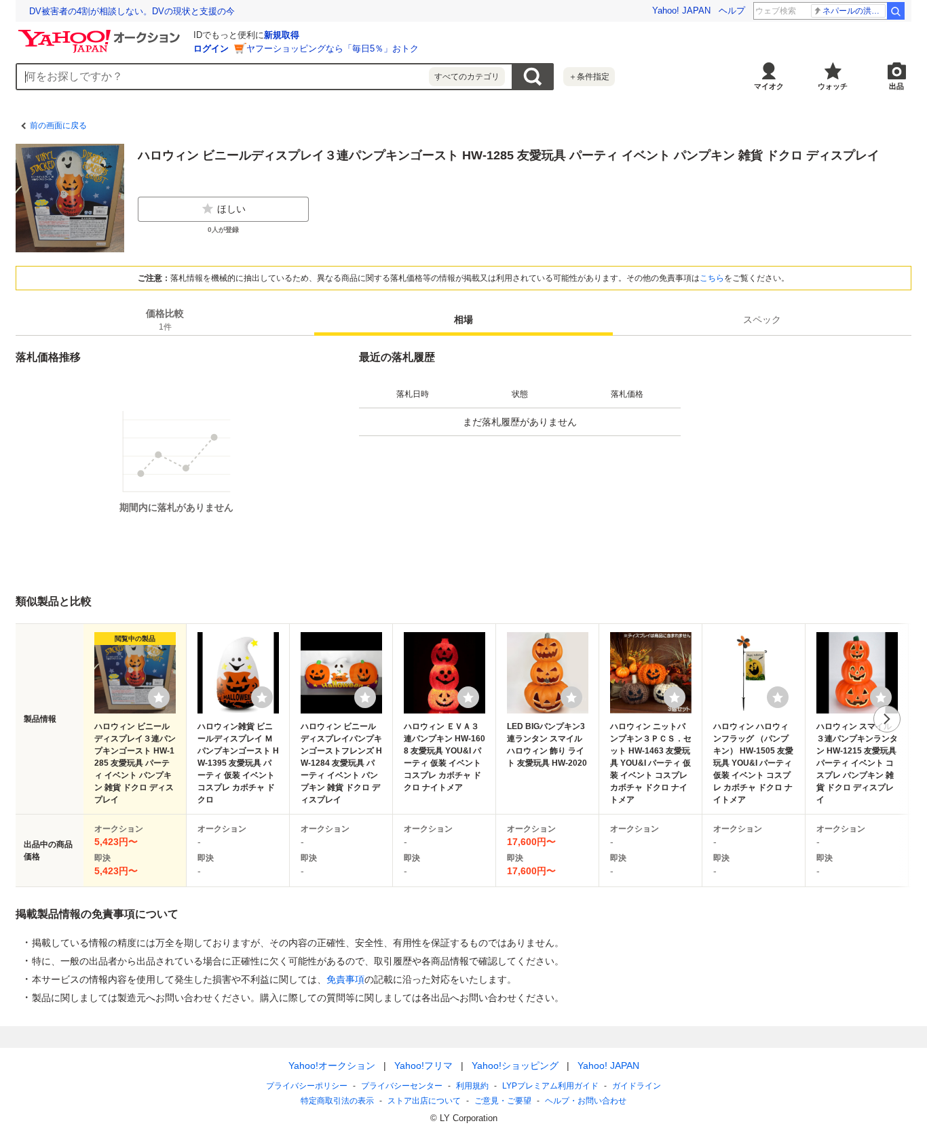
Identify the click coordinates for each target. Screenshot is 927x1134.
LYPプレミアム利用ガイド (550, 1086)
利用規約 (472, 1086)
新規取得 (281, 35)
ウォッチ (833, 86)
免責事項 (345, 979)
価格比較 (165, 320)
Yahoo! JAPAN (681, 10)
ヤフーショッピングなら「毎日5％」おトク (332, 48)
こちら (712, 278)
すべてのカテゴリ (466, 76)
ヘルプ (732, 10)
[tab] (165, 319)
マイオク (769, 86)
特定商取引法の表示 (337, 1101)
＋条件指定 (589, 76)
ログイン (211, 48)
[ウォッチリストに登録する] (159, 697)
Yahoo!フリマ (423, 1065)
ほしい (231, 208)
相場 (463, 319)
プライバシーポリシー (306, 1086)
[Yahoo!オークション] (101, 33)
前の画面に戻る (58, 125)
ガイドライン (636, 1086)
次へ (887, 718)
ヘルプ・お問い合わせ (585, 1101)
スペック (762, 319)
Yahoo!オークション (331, 1065)
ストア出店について (424, 1101)
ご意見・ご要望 (502, 1101)
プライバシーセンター (401, 1086)
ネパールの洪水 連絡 (854, 11)
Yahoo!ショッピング (515, 1065)
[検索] (896, 11)
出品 (896, 86)
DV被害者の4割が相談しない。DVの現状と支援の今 (132, 11)
